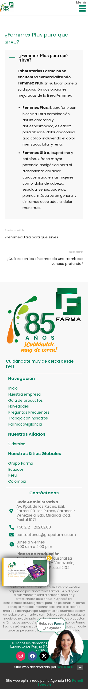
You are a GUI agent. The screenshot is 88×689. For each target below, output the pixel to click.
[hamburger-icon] (82, 9)
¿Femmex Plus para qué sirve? (36, 38)
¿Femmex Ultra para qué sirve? (31, 237)
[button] (44, 57)
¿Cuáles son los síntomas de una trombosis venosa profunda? (45, 261)
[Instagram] (20, 656)
